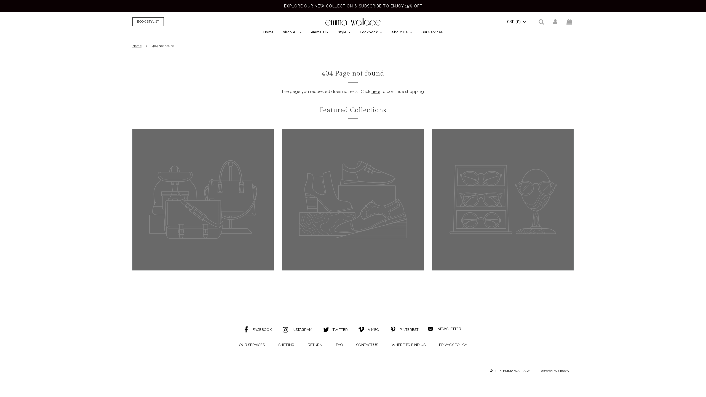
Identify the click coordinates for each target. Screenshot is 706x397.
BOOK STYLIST (148, 21)
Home (268, 32)
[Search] (541, 22)
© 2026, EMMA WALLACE (510, 371)
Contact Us (367, 345)
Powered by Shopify (554, 371)
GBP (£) (514, 22)
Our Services (432, 32)
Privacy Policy (453, 345)
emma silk (320, 32)
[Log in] (555, 22)
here (375, 91)
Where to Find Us (409, 345)
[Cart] (570, 22)
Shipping (286, 345)
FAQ (339, 345)
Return (315, 345)
